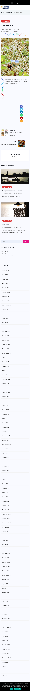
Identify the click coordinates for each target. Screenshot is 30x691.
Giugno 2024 (5, 362)
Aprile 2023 (5, 418)
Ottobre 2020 (6, 518)
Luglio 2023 (5, 405)
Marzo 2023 (5, 423)
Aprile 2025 (5, 322)
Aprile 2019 (5, 597)
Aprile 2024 (5, 370)
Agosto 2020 (5, 527)
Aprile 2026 (5, 275)
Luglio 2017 (5, 666)
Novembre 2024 (6, 344)
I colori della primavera (6, 260)
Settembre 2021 (6, 475)
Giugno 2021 (5, 484)
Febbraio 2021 (5, 501)
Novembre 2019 (6, 566)
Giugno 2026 (5, 270)
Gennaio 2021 (5, 505)
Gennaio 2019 (5, 610)
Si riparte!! (3, 254)
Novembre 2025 (6, 296)
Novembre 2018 (6, 618)
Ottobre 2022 (5, 440)
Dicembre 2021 (6, 466)
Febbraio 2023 (6, 427)
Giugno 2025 (5, 314)
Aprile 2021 (5, 492)
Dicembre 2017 (6, 645)
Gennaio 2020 (5, 558)
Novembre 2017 (6, 649)
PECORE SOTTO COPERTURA (8, 258)
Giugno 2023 (5, 410)
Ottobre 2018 (5, 623)
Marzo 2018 (5, 640)
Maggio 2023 (5, 414)
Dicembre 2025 (6, 292)
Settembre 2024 (6, 353)
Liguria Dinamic (8, 194)
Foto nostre (9, 12)
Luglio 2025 (5, 309)
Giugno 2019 (5, 588)
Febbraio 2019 (5, 605)
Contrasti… (5, 224)
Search (26, 241)
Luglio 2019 (5, 584)
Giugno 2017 (5, 671)
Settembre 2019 (6, 575)
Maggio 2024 (5, 366)
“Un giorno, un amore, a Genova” (12, 191)
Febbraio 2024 (6, 379)
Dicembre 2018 (6, 614)
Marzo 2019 (5, 601)
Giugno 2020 (5, 536)
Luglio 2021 (5, 479)
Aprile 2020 (5, 544)
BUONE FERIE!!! (4, 252)
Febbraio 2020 (6, 553)
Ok (11, 688)
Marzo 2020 (5, 549)
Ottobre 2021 (5, 470)
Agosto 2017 (5, 662)
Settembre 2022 (6, 444)
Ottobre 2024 (5, 349)
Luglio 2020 (5, 531)
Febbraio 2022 (5, 457)
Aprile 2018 (5, 636)
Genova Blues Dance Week (7, 256)
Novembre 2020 (6, 514)
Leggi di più (17, 688)
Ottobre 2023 (5, 396)
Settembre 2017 (6, 658)
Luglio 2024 (5, 357)
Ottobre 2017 (5, 653)
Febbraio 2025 (6, 331)
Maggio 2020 (5, 540)
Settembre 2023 (6, 401)
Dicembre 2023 (6, 388)
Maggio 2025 (5, 318)
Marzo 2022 (5, 453)
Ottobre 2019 (5, 571)
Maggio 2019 (5, 592)
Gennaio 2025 (5, 336)
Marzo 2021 (5, 497)
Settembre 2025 (6, 305)
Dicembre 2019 (6, 562)
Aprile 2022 (5, 449)
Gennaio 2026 (5, 288)
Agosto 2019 (5, 579)
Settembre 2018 (6, 627)
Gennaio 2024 (5, 383)
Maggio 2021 (5, 488)
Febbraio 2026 (6, 283)
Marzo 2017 (5, 675)
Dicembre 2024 (6, 340)
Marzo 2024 (5, 375)
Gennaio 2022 (5, 462)
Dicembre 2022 (6, 431)
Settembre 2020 (6, 523)
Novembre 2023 (6, 392)
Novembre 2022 (6, 436)
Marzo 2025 (5, 327)
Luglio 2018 (5, 632)
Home (2, 12)
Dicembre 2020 (6, 510)
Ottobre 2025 (5, 301)
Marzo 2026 (5, 279)
